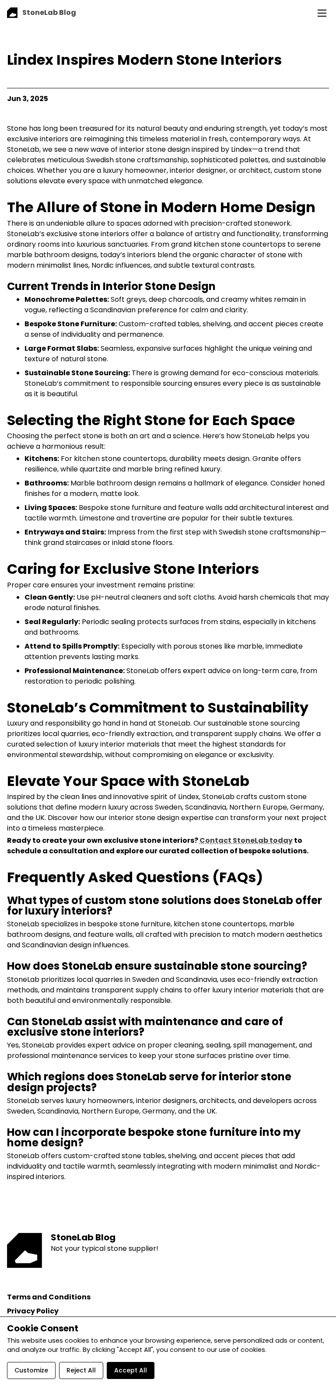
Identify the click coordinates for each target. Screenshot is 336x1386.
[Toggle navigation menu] (322, 13)
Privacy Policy (33, 1311)
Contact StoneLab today (246, 840)
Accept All (130, 1370)
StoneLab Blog (83, 1237)
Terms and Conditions (49, 1297)
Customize (31, 1370)
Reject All (81, 1370)
